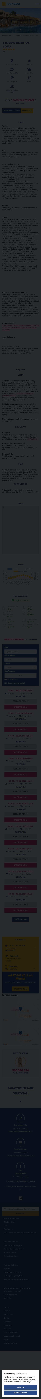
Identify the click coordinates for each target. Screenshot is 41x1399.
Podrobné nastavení (20, 1392)
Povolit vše (20, 1387)
